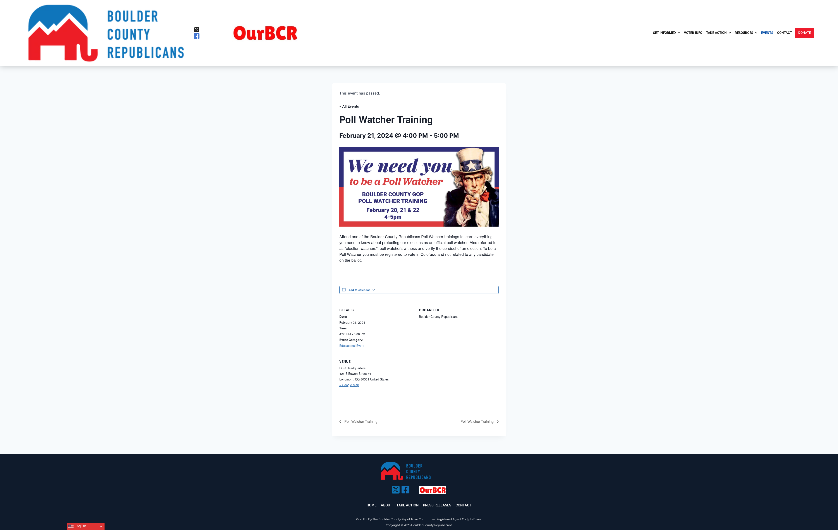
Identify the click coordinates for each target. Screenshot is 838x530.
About (386, 505)
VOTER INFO (693, 33)
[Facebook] (196, 36)
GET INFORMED (664, 33)
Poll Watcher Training (360, 421)
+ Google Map (349, 385)
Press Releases (437, 505)
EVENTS (767, 33)
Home (371, 505)
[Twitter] (196, 29)
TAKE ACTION (716, 33)
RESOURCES (744, 33)
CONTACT (784, 33)
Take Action (408, 505)
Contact (463, 505)
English (80, 526)
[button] (666, 33)
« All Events (349, 106)
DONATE (804, 33)
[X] (395, 488)
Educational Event (351, 345)
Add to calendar (359, 290)
